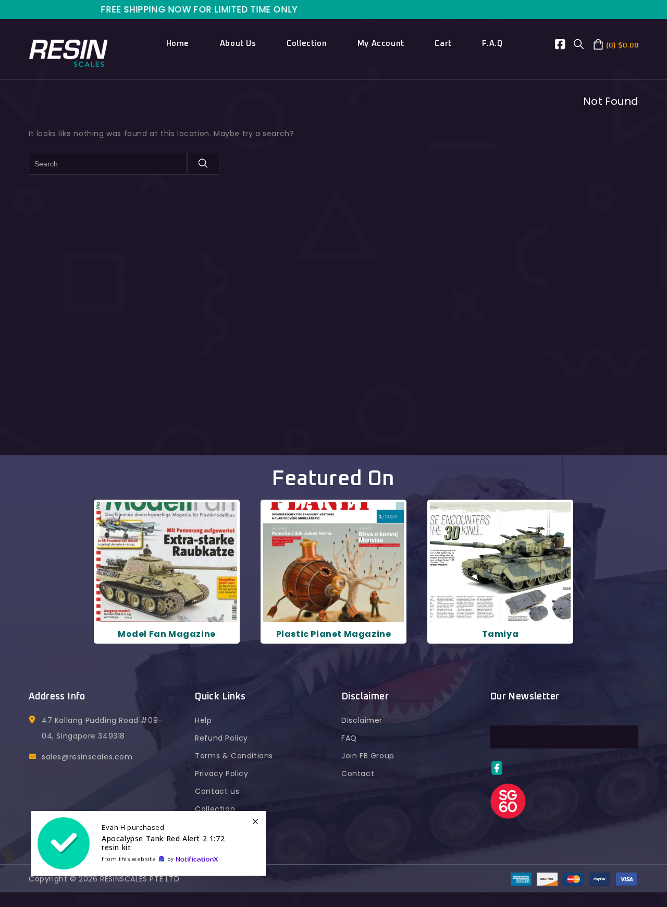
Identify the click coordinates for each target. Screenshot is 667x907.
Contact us (217, 791)
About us (238, 43)
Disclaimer (361, 720)
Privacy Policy (221, 773)
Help (203, 720)
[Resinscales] (68, 52)
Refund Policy (221, 738)
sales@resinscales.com (87, 757)
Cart (443, 43)
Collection (307, 43)
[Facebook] (564, 46)
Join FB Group (367, 756)
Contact (357, 773)
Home (177, 43)
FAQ (349, 738)
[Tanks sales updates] (148, 843)
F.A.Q (492, 43)
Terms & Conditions (234, 756)
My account (380, 43)
